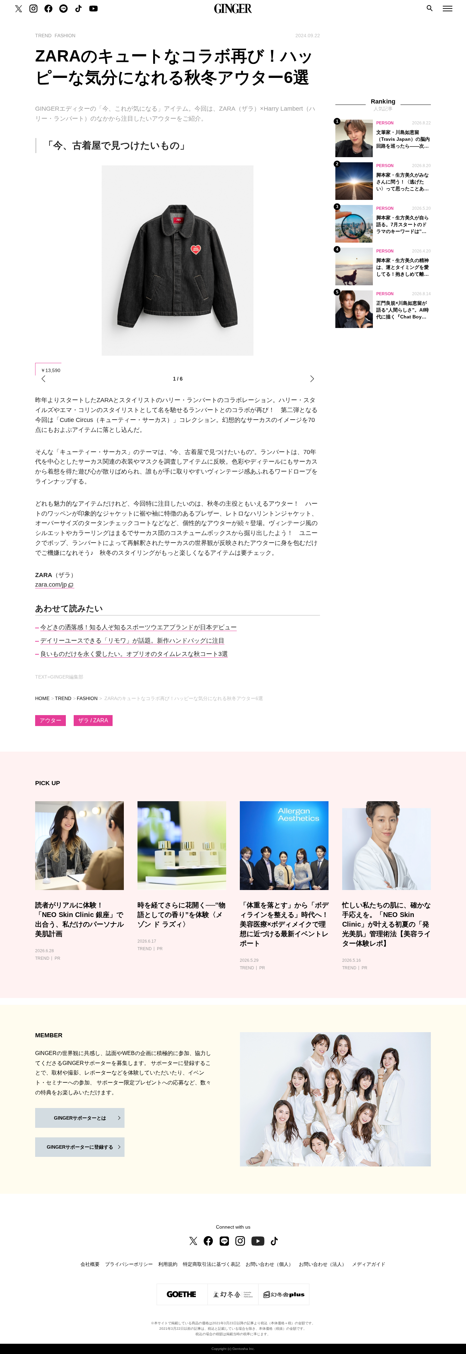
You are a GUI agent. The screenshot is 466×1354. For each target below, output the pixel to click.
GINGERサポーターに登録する (80, 1147)
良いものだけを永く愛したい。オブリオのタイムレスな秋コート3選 (134, 654)
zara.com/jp (51, 584)
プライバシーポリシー (129, 1264)
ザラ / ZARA (93, 720)
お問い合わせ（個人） (269, 1264)
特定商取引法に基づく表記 (211, 1264)
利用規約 (167, 1264)
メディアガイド (368, 1264)
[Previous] (43, 378)
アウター (50, 720)
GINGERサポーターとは (80, 1118)
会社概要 (90, 1264)
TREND (63, 698)
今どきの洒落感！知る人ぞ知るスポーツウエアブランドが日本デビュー (138, 627)
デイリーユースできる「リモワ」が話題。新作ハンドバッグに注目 (132, 640)
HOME (42, 698)
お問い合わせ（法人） (323, 1264)
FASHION (87, 698)
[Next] (312, 378)
